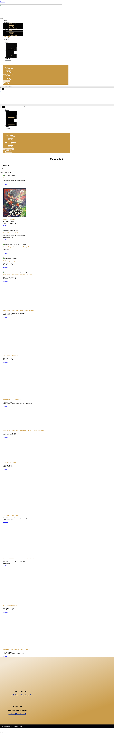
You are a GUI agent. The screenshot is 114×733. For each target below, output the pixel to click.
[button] (34, 18)
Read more (5, 184)
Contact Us (7, 39)
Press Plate (2, 2)
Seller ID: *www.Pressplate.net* (21, 695)
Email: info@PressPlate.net (17, 714)
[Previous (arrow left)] (0, 732)
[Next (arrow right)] (2, 732)
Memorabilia (6, 81)
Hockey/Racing (13, 35)
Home (4, 65)
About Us (5, 82)
